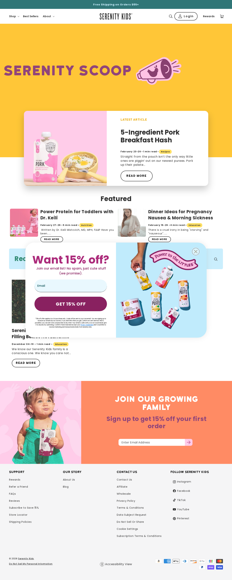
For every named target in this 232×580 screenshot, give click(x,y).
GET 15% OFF (71, 304)
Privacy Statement (87, 325)
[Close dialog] (195, 251)
